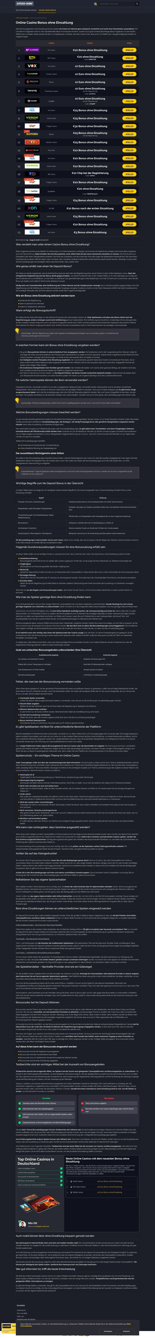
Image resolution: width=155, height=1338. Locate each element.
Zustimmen (126, 1331)
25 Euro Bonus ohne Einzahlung (109, 1181)
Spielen (129, 50)
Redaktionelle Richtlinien (26, 1319)
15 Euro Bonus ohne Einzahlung (109, 1192)
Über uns (20, 1316)
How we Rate (22, 1313)
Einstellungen (108, 1331)
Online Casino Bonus (47, 10)
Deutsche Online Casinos (26, 10)
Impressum (21, 1310)
